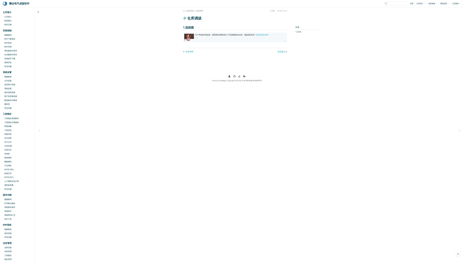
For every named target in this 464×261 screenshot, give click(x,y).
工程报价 (455, 3)
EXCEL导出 (9, 169)
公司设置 (8, 81)
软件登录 (8, 43)
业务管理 (8, 251)
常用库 (7, 154)
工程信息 (8, 130)
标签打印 (8, 173)
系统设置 (443, 3)
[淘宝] (234, 76)
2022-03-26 (283, 11)
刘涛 (273, 11)
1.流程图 (298, 32)
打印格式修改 (9, 203)
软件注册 (8, 24)
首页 (411, 3)
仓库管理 (189, 51)
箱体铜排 (8, 157)
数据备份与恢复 (10, 100)
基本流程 (8, 233)
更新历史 (8, 62)
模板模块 (8, 161)
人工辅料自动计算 (11, 181)
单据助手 (8, 211)
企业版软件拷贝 (10, 54)
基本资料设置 (9, 92)
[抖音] (239, 76)
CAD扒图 (8, 146)
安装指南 (431, 3)
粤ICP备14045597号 (254, 81)
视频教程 (8, 35)
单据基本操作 (9, 207)
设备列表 (8, 134)
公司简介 (419, 3)
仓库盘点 (281, 51)
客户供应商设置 (10, 96)
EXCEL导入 (9, 177)
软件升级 (8, 47)
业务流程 (8, 247)
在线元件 (8, 150)
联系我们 (8, 21)
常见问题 (8, 66)
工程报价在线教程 (11, 122)
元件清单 (8, 138)
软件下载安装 (9, 39)
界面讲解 (8, 126)
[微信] (244, 76)
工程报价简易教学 (11, 118)
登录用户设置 (9, 84)
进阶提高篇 (8, 185)
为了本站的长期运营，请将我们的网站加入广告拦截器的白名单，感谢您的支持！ (232, 35)
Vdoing (223, 81)
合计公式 (8, 142)
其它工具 (8, 219)
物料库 (7, 104)
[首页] (184, 11)
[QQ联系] (229, 76)
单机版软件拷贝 (10, 51)
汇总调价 (8, 165)
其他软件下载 (9, 58)
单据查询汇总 (9, 215)
